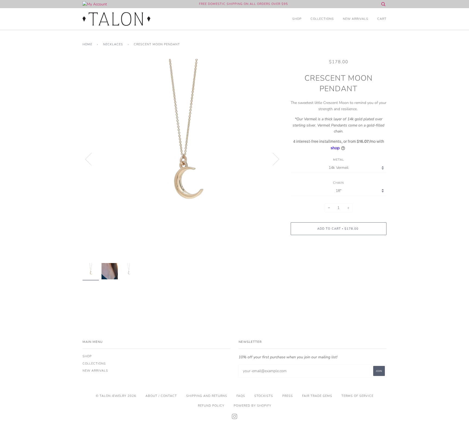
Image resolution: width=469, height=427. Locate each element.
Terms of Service (357, 396)
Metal (338, 160)
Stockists (263, 396)
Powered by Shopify (252, 406)
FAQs (240, 396)
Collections (322, 19)
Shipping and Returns (206, 396)
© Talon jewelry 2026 (116, 396)
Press (287, 396)
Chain (338, 183)
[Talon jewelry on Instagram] (234, 418)
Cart (381, 19)
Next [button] (273, 158)
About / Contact (161, 396)
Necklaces (113, 44)
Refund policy (211, 406)
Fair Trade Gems (317, 396)
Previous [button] (92, 158)
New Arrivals (355, 19)
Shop (297, 19)
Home (87, 44)
